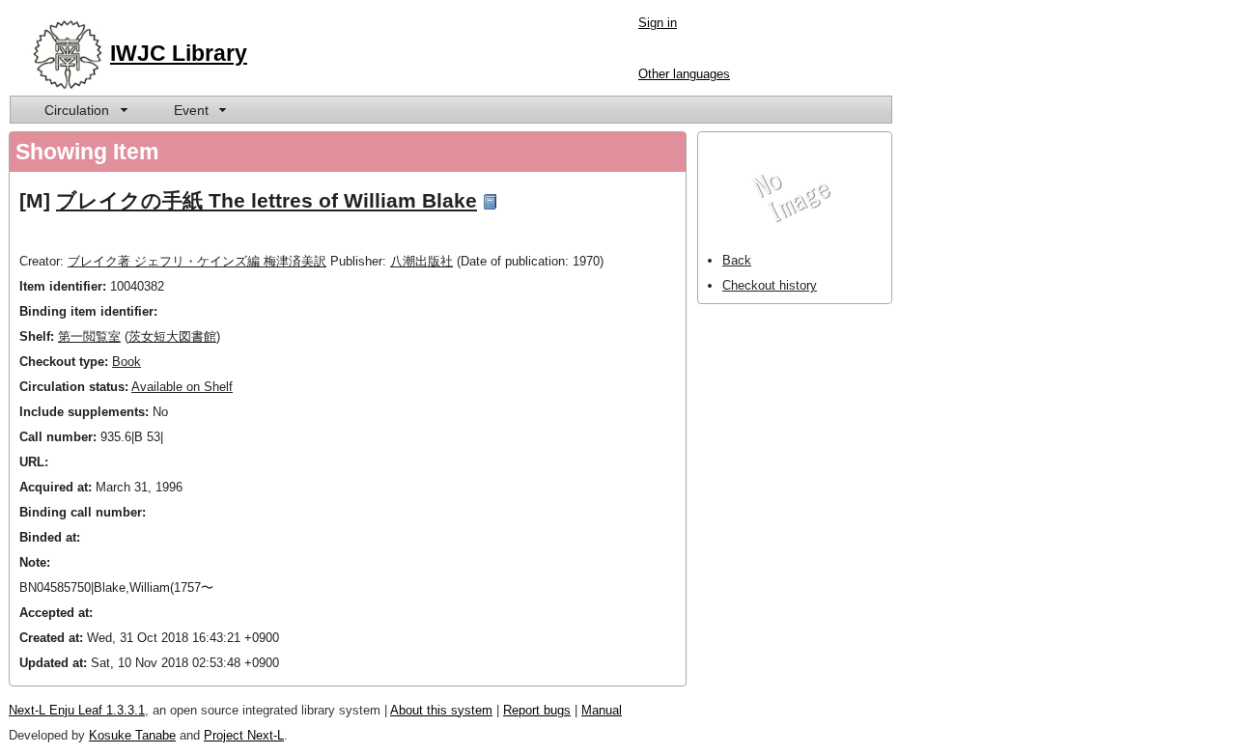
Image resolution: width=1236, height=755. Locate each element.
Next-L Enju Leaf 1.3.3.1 (77, 710)
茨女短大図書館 (172, 336)
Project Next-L (244, 735)
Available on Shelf (182, 386)
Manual (601, 710)
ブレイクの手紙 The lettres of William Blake (266, 200)
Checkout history (769, 285)
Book (126, 361)
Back (736, 260)
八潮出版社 (421, 261)
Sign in (657, 22)
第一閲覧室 (89, 336)
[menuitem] (84, 110)
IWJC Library (178, 53)
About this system (441, 710)
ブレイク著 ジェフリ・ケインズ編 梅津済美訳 (197, 261)
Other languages (684, 74)
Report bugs (537, 710)
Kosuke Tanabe (132, 735)
